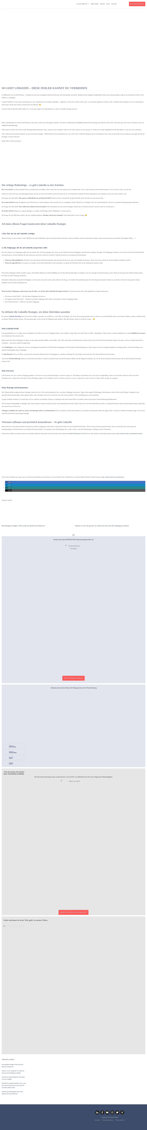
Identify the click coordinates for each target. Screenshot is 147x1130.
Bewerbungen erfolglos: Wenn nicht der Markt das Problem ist (23, 526)
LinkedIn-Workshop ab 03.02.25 (77, 433)
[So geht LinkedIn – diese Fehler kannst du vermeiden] (73, 44)
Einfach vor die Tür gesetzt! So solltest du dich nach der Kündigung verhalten (102, 526)
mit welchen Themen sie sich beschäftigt (44, 273)
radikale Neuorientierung (9, 125)
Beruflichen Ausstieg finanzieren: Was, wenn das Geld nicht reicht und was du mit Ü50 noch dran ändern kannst (14, 1085)
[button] (8, 482)
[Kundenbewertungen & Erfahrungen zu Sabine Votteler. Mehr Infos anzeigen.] (37, 1121)
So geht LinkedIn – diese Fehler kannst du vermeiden (44, 88)
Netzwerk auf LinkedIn (75, 122)
